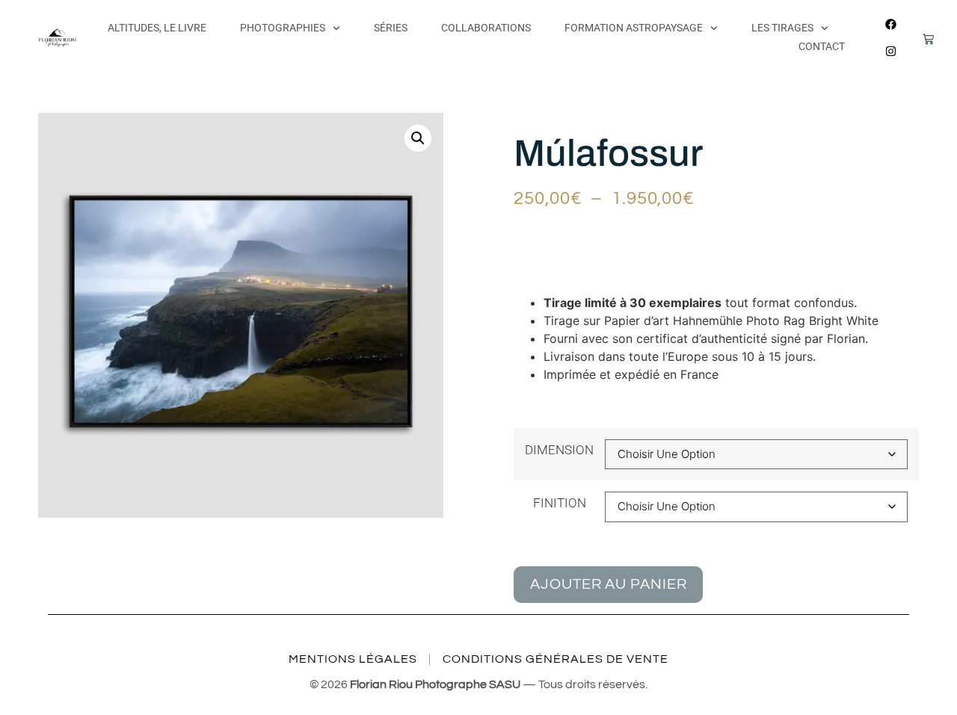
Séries (390, 28)
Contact (821, 46)
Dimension (559, 450)
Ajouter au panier (608, 584)
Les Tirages (782, 28)
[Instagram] (890, 50)
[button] (417, 138)
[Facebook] (890, 23)
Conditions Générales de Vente (555, 659)
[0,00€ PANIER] (919, 42)
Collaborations (486, 28)
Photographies (282, 28)
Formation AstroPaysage (633, 28)
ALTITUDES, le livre (157, 28)
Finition (559, 503)
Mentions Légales (353, 659)
